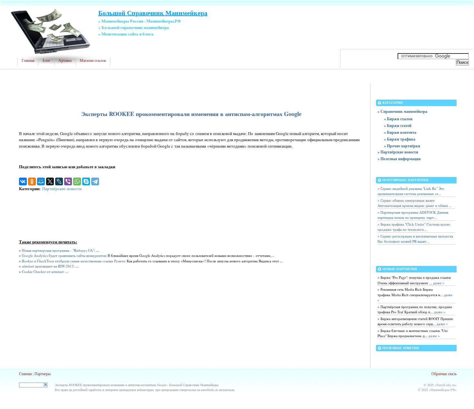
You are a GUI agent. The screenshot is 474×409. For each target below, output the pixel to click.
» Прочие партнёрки (402, 146)
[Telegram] (95, 181)
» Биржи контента (400, 132)
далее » (438, 282)
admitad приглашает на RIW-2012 (48, 266)
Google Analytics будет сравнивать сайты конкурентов (64, 255)
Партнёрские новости (62, 188)
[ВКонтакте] (23, 181)
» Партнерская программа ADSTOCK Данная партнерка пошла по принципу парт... (413, 215)
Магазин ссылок (93, 60)
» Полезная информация (399, 158)
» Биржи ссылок (398, 119)
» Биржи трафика (399, 139)
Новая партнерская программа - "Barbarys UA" (58, 250)
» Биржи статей (397, 125)
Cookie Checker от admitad (42, 271)
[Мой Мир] (41, 181)
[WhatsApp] (77, 181)
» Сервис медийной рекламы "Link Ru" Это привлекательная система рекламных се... (411, 191)
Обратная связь (444, 373)
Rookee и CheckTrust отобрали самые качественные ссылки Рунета (73, 260)
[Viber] (68, 181)
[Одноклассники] (32, 181)
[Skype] (86, 181)
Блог (46, 60)
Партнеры (43, 373)
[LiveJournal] (59, 181)
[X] (50, 181)
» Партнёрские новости (398, 152)
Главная (28, 60)
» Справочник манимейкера (402, 111)
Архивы (65, 60)
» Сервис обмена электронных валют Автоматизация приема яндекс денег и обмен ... (415, 203)
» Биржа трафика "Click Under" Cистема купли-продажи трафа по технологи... (414, 227)
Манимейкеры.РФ (442, 389)
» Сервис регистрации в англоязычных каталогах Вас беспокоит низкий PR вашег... (415, 239)
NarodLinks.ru (445, 385)
